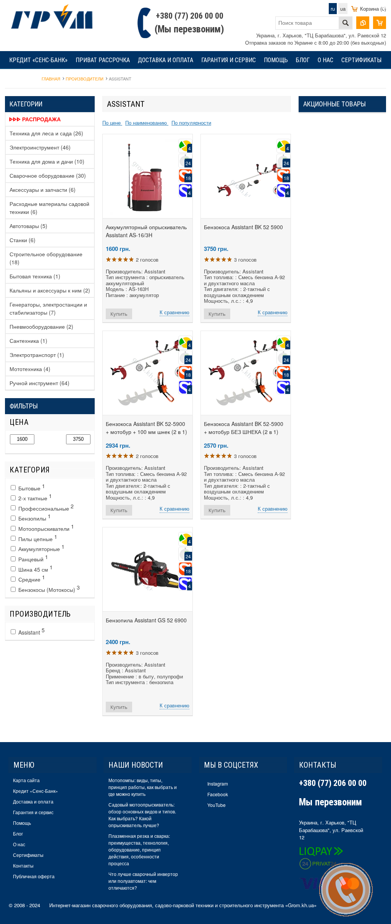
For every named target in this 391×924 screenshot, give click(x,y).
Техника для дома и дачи (47, 161)
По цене (112, 122)
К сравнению (174, 312)
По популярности (191, 122)
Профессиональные (45, 507)
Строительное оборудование (46, 258)
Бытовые (31, 487)
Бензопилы (34, 517)
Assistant (31, 631)
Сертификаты (361, 60)
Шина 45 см (35, 568)
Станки (23, 240)
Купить (119, 313)
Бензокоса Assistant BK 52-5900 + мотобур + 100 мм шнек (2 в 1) (146, 427)
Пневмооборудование (41, 326)
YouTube (216, 805)
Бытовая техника (35, 276)
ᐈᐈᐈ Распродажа (35, 119)
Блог (303, 60)
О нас (325, 60)
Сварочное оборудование (48, 175)
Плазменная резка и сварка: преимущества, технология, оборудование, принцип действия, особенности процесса (139, 849)
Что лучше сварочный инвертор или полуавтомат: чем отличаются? (143, 881)
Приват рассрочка (103, 60)
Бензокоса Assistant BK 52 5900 (243, 227)
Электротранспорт (37, 354)
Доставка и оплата (165, 60)
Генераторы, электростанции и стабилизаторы (48, 308)
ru (333, 8)
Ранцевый (32, 558)
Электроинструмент (40, 147)
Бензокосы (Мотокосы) (48, 588)
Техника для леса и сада (46, 133)
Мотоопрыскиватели (45, 527)
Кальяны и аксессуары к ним (50, 290)
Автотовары (28, 226)
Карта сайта (26, 780)
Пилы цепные (37, 538)
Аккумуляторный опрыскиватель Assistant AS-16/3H (146, 231)
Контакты (23, 78)
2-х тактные (34, 497)
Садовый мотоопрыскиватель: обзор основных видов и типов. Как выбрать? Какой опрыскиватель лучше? (142, 814)
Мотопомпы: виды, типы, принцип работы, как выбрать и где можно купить (142, 787)
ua (343, 8)
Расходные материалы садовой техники (49, 207)
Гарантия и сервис (228, 60)
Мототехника (30, 369)
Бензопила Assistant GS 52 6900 (146, 620)
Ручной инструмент (39, 383)
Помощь (276, 60)
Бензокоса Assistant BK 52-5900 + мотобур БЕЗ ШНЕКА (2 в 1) (243, 427)
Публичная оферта (34, 876)
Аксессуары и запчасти (43, 189)
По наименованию (146, 122)
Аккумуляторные (41, 548)
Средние (31, 578)
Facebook (217, 794)
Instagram (217, 783)
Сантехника (28, 340)
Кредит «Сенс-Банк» (38, 60)
